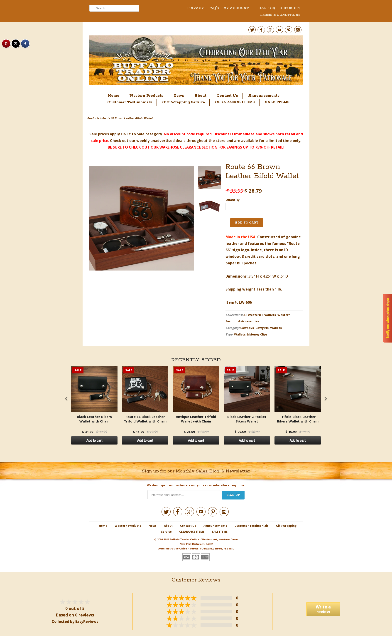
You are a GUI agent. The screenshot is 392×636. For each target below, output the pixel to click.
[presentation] (66, 399)
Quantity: (232, 200)
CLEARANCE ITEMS (235, 102)
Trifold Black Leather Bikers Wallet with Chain (297, 419)
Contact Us (227, 95)
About (200, 95)
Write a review (323, 609)
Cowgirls (262, 328)
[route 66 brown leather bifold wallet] (209, 178)
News (179, 95)
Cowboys (247, 328)
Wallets (276, 328)
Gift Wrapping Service (183, 102)
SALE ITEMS (277, 102)
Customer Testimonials (129, 102)
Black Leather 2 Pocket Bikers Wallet (247, 419)
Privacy (195, 8)
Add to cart (94, 440)
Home (113, 95)
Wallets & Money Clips (250, 334)
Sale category (149, 134)
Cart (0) (266, 8)
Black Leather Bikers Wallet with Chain (94, 419)
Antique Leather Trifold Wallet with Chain (196, 419)
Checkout (289, 8)
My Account (236, 8)
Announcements (263, 95)
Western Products (146, 95)
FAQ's (213, 8)
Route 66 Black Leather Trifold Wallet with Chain (145, 419)
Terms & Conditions (280, 15)
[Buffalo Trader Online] (196, 61)
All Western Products (259, 315)
